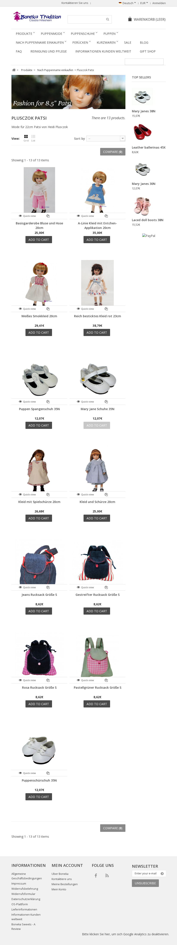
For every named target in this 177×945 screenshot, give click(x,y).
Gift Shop (148, 51)
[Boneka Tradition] (36, 16)
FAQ (19, 51)
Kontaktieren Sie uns (75, 3)
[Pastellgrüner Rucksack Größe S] (97, 657)
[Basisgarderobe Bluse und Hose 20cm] (39, 193)
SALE (127, 42)
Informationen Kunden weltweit (103, 51)
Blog (144, 42)
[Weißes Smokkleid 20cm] (39, 286)
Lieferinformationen (24, 909)
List (33, 140)
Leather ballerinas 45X (149, 147)
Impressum (18, 883)
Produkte (24, 34)
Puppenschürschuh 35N (39, 780)
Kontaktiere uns (62, 879)
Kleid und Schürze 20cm (97, 502)
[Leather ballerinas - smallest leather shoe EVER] (142, 133)
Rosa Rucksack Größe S (39, 687)
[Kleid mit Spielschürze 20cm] (39, 471)
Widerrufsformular (23, 894)
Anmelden (159, 3)
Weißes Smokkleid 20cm (39, 316)
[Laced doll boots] (142, 205)
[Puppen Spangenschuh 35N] (39, 378)
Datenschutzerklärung (25, 899)
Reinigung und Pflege (48, 51)
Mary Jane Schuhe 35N (97, 409)
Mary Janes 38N (143, 111)
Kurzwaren (106, 42)
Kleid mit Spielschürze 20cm (39, 502)
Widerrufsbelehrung (24, 889)
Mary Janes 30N (143, 184)
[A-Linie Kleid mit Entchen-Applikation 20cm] (97, 193)
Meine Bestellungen (65, 884)
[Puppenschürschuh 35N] (39, 750)
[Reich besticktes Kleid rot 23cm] (97, 286)
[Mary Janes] (142, 96)
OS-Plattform (19, 904)
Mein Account (67, 865)
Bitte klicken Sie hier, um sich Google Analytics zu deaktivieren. (125, 934)
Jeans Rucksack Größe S (39, 595)
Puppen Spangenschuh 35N (39, 409)
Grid (26, 140)
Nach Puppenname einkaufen (40, 42)
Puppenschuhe (83, 34)
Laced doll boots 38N (147, 220)
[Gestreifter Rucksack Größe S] (97, 564)
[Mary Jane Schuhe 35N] (97, 378)
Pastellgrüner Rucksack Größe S (97, 687)
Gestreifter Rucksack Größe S (98, 595)
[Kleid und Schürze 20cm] (97, 471)
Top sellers (141, 77)
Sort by (79, 138)
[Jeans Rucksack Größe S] (39, 564)
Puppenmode (51, 34)
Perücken (80, 42)
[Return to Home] (14, 70)
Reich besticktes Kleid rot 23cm (97, 316)
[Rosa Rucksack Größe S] (39, 657)
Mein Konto (59, 889)
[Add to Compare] (48, 216)
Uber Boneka (60, 874)
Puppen (109, 34)
